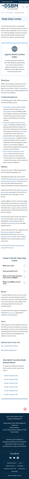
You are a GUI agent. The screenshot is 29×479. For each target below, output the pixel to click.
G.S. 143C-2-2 (11, 313)
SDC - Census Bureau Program (9, 346)
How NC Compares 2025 (11, 376)
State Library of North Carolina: (12, 107)
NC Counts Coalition (8, 232)
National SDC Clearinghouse (9, 350)
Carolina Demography (9, 138)
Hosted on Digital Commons (14, 475)
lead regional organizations (8, 181)
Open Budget (14, 471)
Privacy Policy (22, 468)
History (12, 248)
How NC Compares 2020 (11, 394)
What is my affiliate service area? (11, 283)
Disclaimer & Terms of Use (10, 468)
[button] (22, 7)
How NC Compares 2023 (11, 383)
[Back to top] (25, 409)
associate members (14, 223)
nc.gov (20, 463)
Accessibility (20, 466)
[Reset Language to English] (19, 2)
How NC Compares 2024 (11, 379)
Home (2, 13)
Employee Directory (11, 463)
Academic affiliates (16, 208)
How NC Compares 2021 (11, 391)
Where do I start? (8, 266)
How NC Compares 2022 (11, 387)
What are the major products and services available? (12, 277)
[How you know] (13, 2)
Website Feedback (10, 466)
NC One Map (22, 131)
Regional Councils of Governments (16, 179)
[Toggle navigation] (27, 7)
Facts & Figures (9, 13)
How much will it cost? (10, 271)
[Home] (9, 5)
